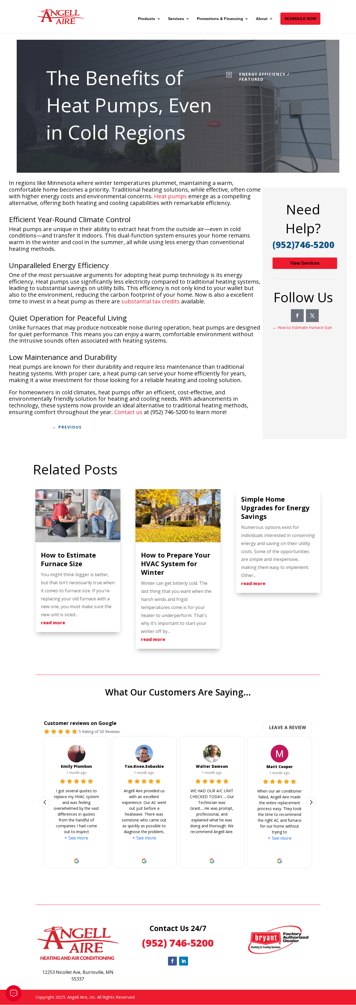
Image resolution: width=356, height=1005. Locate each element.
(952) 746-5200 (178, 943)
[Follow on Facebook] (297, 315)
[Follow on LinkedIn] (183, 961)
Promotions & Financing (220, 19)
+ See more (76, 838)
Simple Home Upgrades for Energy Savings (275, 507)
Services (176, 19)
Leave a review (287, 727)
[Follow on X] (312, 315)
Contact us (128, 412)
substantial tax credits (150, 301)
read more (53, 623)
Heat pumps (170, 196)
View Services (305, 263)
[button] (305, 802)
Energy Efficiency (262, 74)
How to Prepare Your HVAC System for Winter (175, 563)
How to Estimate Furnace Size (68, 559)
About (262, 19)
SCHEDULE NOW (300, 18)
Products (146, 19)
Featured (251, 79)
